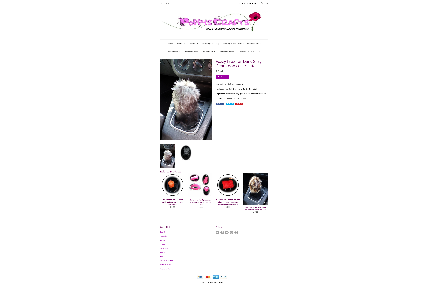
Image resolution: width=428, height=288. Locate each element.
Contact (163, 240)
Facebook (222, 232)
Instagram (231, 232)
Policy (162, 252)
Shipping (163, 244)
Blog (162, 256)
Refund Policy (165, 265)
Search (162, 232)
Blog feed (227, 232)
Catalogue (164, 248)
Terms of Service (166, 269)
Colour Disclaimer (166, 260)
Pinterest (236, 232)
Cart (266, 3)
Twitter (217, 232)
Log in (241, 3)
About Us (163, 236)
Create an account (253, 3)
